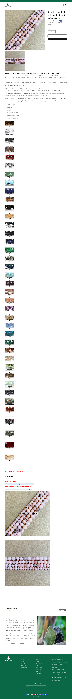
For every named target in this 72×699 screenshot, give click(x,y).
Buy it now (57, 39)
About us (38, 659)
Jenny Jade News (39, 663)
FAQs (37, 665)
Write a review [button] (62, 610)
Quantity (49, 29)
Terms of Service (39, 669)
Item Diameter (50, 24)
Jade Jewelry (23, 659)
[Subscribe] (45, 687)
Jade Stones (23, 663)
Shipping (53, 22)
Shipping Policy (39, 667)
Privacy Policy (38, 673)
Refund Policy (38, 671)
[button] (61, 5)
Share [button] (50, 42)
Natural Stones (23, 665)
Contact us (38, 661)
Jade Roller (23, 661)
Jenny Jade (37, 696)
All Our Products (24, 667)
